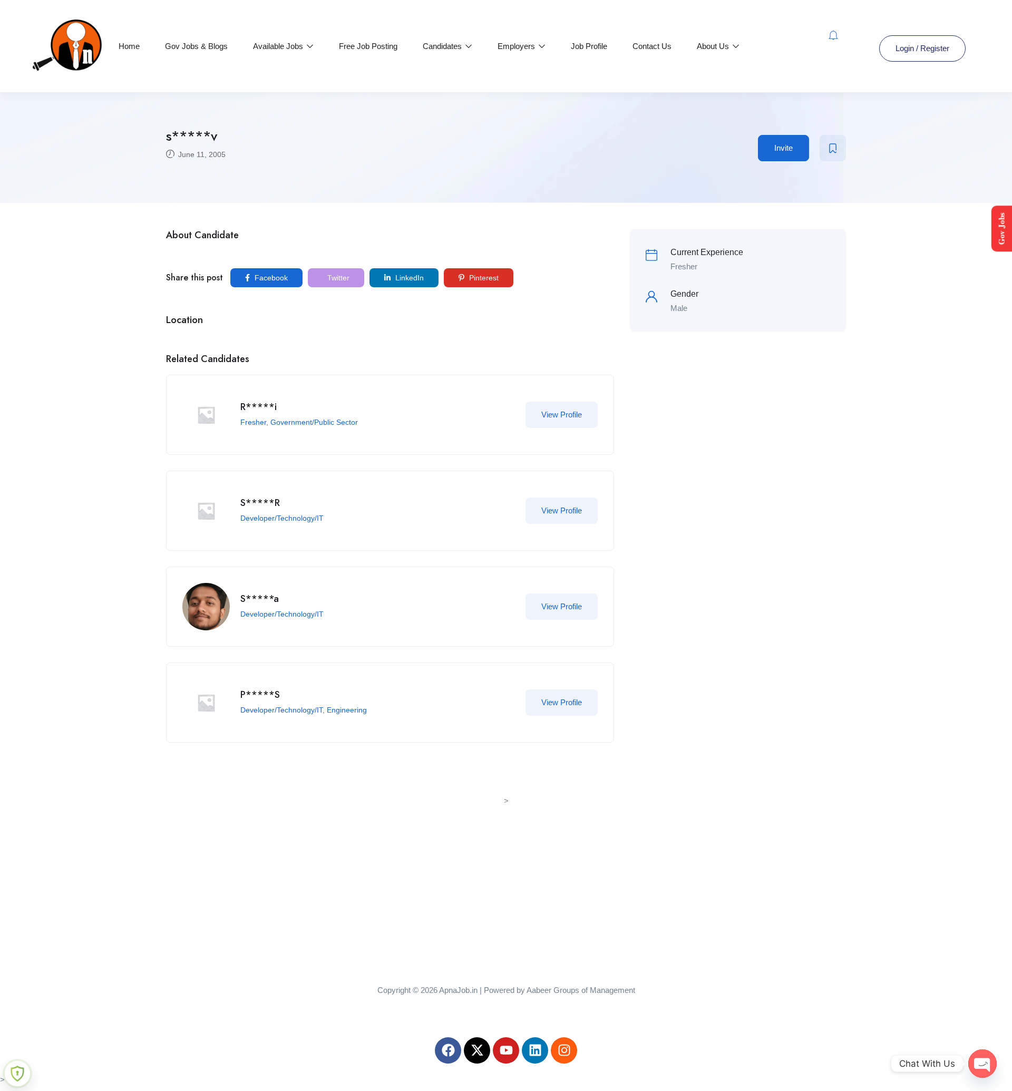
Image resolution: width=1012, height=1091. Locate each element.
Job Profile (589, 46)
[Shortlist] (833, 148)
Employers (517, 46)
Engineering (347, 710)
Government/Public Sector (314, 422)
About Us (714, 46)
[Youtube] (506, 1050)
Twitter (337, 278)
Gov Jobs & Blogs (196, 46)
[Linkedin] (535, 1050)
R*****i (258, 407)
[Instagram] (564, 1050)
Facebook (270, 278)
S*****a (259, 599)
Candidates (443, 46)
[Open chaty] (982, 1063)
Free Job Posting (368, 46)
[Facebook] (448, 1050)
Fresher (253, 422)
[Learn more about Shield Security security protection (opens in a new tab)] (17, 1073)
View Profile (561, 414)
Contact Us (652, 46)
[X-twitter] (477, 1050)
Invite (783, 147)
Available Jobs (279, 46)
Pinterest (483, 278)
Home (129, 46)
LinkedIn (408, 278)
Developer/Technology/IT (282, 518)
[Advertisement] (506, 882)
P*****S (260, 695)
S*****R (260, 503)
